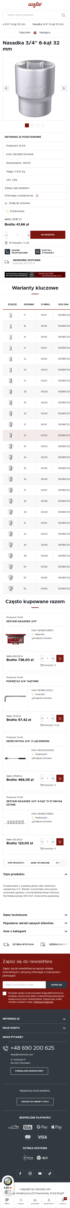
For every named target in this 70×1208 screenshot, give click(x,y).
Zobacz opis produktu (17, 188)
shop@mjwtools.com (22, 1054)
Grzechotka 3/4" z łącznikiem (27, 741)
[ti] (33, 1193)
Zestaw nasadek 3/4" (21, 621)
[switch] (8, 1192)
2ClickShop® (57, 1193)
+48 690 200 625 (32, 1048)
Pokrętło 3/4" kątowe (22, 681)
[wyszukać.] (63, 15)
